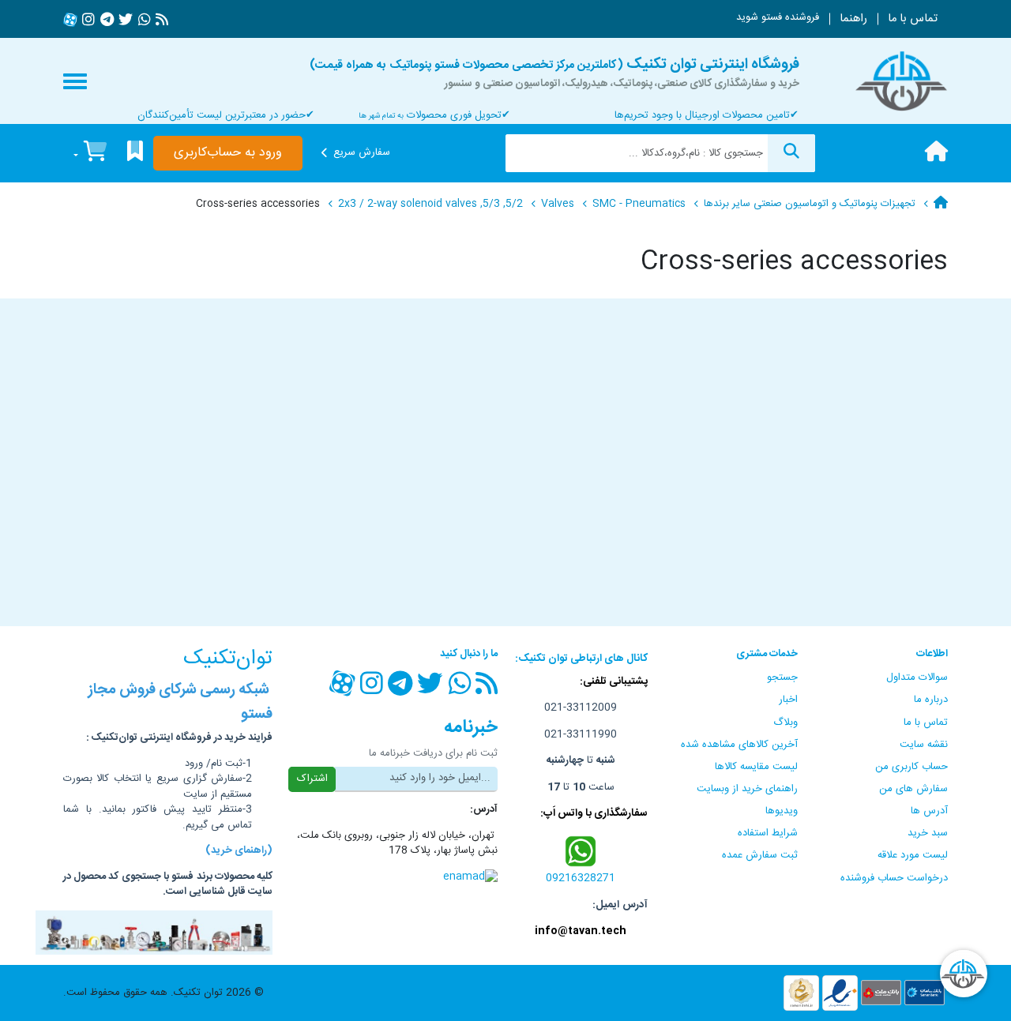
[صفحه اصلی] (936, 153)
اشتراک (312, 778)
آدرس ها (929, 811)
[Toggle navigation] (75, 81)
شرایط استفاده (768, 833)
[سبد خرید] (90, 154)
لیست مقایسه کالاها (756, 766)
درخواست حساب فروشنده (894, 878)
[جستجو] (791, 153)
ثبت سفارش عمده (760, 855)
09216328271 (580, 878)
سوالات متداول (917, 677)
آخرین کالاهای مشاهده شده (739, 744)
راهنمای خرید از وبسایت (747, 789)
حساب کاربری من (911, 766)
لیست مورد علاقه (913, 855)
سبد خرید (928, 833)
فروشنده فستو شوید (777, 17)
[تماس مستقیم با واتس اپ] (580, 851)
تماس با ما (913, 18)
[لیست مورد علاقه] (135, 154)
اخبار (788, 699)
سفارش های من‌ (913, 789)
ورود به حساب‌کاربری (228, 152)
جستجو (782, 677)
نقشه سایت (924, 744)
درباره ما (931, 699)
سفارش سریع (361, 152)
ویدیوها (781, 811)
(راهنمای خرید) (238, 850)
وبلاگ (785, 722)
